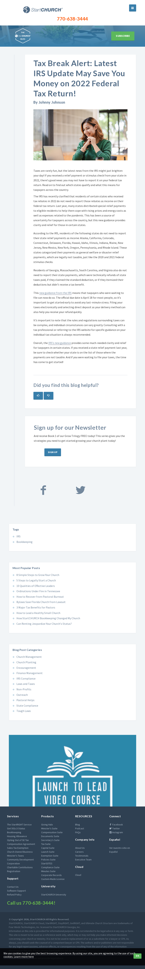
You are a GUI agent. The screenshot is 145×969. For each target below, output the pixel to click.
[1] (38, 396)
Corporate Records (51, 875)
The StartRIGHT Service (19, 824)
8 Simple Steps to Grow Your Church (37, 575)
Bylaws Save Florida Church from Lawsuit (41, 602)
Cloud (79, 866)
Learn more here (24, 956)
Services (13, 816)
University (48, 886)
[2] (48, 396)
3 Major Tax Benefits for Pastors (35, 607)
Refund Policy (14, 894)
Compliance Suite (50, 867)
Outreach (22, 695)
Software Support (16, 890)
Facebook (117, 824)
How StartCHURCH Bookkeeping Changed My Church (48, 618)
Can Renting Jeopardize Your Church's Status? (44, 623)
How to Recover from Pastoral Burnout (40, 596)
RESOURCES (83, 816)
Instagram (117, 832)
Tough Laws (23, 711)
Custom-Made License (53, 879)
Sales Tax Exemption (17, 847)
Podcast (79, 828)
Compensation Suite (52, 832)
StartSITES (46, 863)
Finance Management (29, 673)
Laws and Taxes (25, 684)
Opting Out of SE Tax (18, 840)
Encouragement (26, 667)
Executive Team (83, 859)
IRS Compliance (26, 678)
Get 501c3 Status (16, 828)
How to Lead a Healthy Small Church (38, 613)
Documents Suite (50, 836)
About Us (80, 847)
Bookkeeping (24, 542)
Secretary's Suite (50, 840)
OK (137, 955)
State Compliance (27, 705)
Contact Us (13, 886)
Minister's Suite (49, 828)
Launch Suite (47, 851)
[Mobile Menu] (132, 7)
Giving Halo (47, 824)
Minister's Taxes (15, 855)
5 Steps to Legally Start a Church (36, 580)
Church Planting (26, 662)
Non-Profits (23, 689)
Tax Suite (46, 844)
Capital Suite (47, 847)
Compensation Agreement (21, 844)
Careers (79, 851)
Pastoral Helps (25, 700)
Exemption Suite (49, 855)
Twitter (116, 828)
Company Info (85, 839)
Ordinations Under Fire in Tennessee (38, 591)
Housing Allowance (17, 836)
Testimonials (81, 855)
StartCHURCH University (53, 894)
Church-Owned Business (20, 851)
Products (47, 816)
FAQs (78, 832)
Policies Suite (48, 859)
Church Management (29, 656)
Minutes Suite (48, 871)
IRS (18, 536)
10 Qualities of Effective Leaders (35, 586)
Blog (77, 824)
